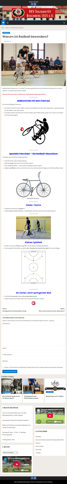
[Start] (3, 22)
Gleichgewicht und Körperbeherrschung (14, 310)
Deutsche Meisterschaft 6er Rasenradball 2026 (49, 440)
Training (37, 453)
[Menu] (7, 23)
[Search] (64, 22)
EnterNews (40, 482)
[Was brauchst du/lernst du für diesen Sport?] (11, 386)
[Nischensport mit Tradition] (55, 386)
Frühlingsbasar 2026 (8, 439)
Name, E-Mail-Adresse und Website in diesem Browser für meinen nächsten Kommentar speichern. (33, 367)
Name (4, 348)
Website (5, 361)
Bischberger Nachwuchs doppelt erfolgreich (15, 420)
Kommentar (6, 323)
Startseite (6, 32)
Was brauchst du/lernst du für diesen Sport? (52, 310)
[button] (7, 23)
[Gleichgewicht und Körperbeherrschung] (33, 386)
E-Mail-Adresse (7, 354)
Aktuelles (38, 436)
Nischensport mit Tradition (55, 396)
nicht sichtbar (39, 446)
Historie (37, 443)
